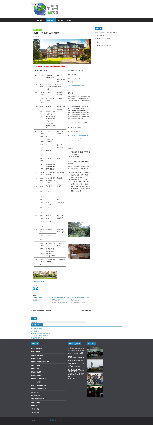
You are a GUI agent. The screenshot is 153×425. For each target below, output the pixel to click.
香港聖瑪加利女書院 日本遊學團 (42, 311)
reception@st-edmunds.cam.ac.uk (81, 135)
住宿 (72, 348)
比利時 (74, 360)
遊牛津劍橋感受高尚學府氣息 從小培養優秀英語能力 (60, 298)
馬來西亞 (81, 374)
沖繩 (79, 360)
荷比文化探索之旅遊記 (36, 348)
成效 (70, 353)
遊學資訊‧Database (37, 29)
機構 (81, 357)
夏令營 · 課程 (50, 20)
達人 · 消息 (60, 20)
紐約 (75, 363)
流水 (82, 360)
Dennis (43, 36)
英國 (39, 66)
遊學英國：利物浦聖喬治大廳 (38, 389)
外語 (75, 350)
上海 (69, 348)
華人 (75, 366)
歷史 (71, 360)
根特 (79, 357)
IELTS (69, 378)
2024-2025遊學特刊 (36, 329)
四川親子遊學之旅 (35, 352)
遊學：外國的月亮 (35, 395)
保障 (74, 348)
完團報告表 (34, 405)
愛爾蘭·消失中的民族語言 (37, 399)
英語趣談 (74, 378)
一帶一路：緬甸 (35, 409)
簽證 (72, 363)
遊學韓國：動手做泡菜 (36, 358)
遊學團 (76, 370)
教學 (77, 353)
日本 (74, 357)
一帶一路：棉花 (35, 412)
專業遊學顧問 (35, 331)
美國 (77, 363)
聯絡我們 (69, 20)
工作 (78, 350)
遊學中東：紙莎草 (35, 365)
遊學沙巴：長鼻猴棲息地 (37, 355)
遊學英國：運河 (35, 392)
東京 (76, 357)
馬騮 (69, 376)
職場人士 (80, 363)
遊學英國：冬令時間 (36, 375)
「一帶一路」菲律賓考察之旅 (39, 336)
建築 (81, 350)
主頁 (33, 20)
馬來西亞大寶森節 (35, 402)
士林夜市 (71, 350)
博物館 (77, 348)
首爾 (74, 374)
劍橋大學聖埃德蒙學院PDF (78, 85)
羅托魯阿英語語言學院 (37, 338)
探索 (75, 353)
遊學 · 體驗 (40, 20)
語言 (77, 367)
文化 (79, 353)
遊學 (70, 370)
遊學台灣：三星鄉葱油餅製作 (38, 378)
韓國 (71, 374)
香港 (77, 374)
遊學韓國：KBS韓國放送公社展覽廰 (40, 362)
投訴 (72, 353)
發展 (70, 363)
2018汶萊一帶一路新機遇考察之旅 (41, 333)
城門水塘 (80, 348)
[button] (44, 9)
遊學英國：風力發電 (36, 372)
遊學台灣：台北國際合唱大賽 (38, 385)
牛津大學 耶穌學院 (37, 297)
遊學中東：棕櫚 (35, 368)
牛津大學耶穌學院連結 (38, 282)
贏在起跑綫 (81, 366)
